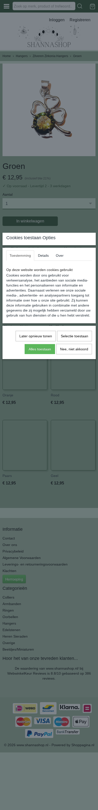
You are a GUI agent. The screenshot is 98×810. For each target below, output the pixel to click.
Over (60, 255)
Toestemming (20, 255)
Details (43, 255)
